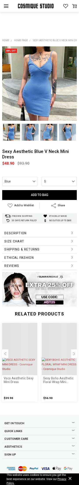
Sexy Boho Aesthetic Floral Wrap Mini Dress (58, 380)
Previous (5, 353)
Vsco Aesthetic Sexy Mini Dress (19, 380)
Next (74, 353)
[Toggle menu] (6, 6)
